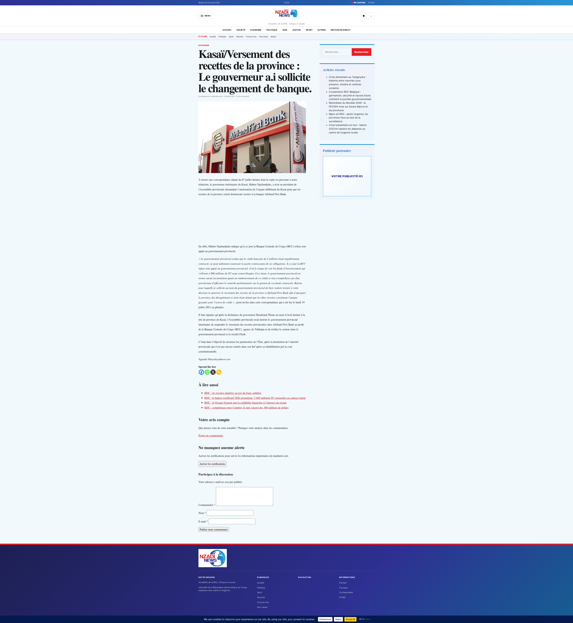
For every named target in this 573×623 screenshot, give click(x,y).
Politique (272, 30)
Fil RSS (371, 2)
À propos (343, 587)
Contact (343, 583)
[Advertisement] (255, 220)
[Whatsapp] (207, 372)
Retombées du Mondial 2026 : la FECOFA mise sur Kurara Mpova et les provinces (348, 106)
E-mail (203, 521)
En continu (360, 2)
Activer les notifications (212, 464)
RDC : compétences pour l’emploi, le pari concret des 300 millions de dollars (246, 407)
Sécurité (239, 36)
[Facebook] (201, 372)
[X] (213, 372)
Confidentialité (346, 592)
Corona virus (251, 36)
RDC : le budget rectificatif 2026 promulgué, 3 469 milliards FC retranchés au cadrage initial (255, 398)
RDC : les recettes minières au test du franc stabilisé (232, 393)
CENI (284, 30)
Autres (322, 30)
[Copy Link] (218, 372)
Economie (255, 30)
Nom (202, 513)
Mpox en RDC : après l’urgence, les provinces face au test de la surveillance (348, 117)
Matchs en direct (341, 30)
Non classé (263, 36)
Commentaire (206, 505)
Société (241, 30)
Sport (309, 30)
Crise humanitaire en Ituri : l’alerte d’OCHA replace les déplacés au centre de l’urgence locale (348, 129)
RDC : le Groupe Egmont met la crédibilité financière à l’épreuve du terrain (245, 402)
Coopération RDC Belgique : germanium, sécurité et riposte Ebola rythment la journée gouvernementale (350, 95)
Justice (296, 30)
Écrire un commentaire (210, 435)
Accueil (226, 30)
